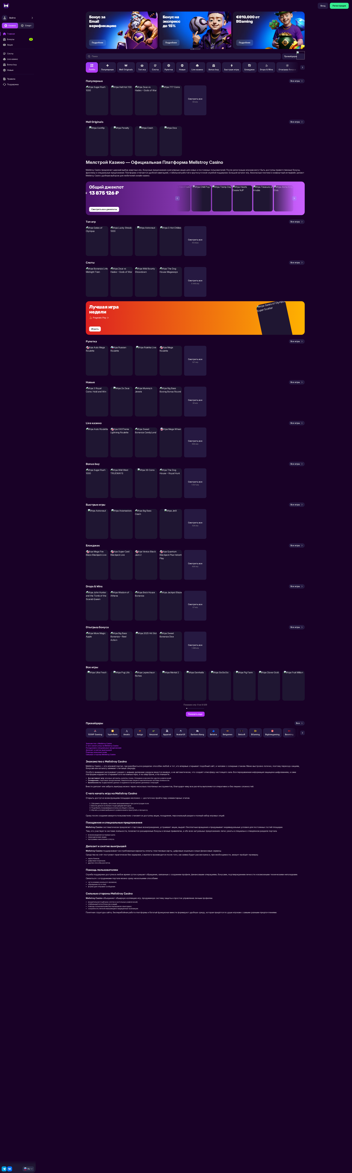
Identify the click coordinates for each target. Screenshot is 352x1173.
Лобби (92, 69)
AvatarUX (180, 734)
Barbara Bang (197, 734)
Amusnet (153, 734)
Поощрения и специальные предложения (103, 748)
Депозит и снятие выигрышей (99, 750)
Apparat (167, 734)
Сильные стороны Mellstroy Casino (101, 754)
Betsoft (241, 734)
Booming (289, 734)
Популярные (107, 69)
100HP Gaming (95, 734)
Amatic (126, 734)
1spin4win (112, 734)
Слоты (155, 69)
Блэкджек (249, 69)
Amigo (140, 734)
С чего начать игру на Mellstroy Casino (102, 746)
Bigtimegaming (272, 734)
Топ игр (142, 69)
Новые (182, 69)
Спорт (28, 25)
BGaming (255, 734)
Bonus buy (214, 69)
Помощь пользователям (96, 752)
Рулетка (169, 69)
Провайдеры (290, 56)
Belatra (213, 734)
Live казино (197, 69)
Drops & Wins (266, 69)
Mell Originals (126, 69)
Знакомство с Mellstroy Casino (99, 743)
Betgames (227, 734)
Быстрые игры (231, 69)
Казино (12, 25)
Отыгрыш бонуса (287, 69)
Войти (12, 18)
